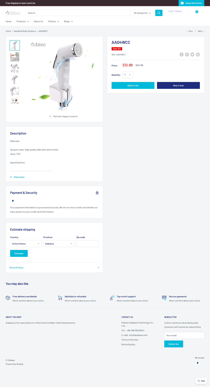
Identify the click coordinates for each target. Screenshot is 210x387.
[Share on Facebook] (182, 54)
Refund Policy (16, 267)
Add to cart (133, 85)
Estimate (18, 253)
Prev (191, 31)
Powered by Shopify (14, 364)
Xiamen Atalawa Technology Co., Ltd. (137, 324)
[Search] (158, 13)
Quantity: (116, 74)
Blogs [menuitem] (67, 21)
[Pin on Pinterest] (187, 54)
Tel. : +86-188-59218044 (132, 330)
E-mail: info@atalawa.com (134, 335)
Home (8, 31)
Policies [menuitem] (52, 21)
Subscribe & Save (193, 3)
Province (47, 237)
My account (174, 14)
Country (14, 237)
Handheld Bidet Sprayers (25, 31)
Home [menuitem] (9, 21)
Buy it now (178, 85)
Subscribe (174, 344)
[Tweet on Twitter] (192, 54)
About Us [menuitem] (38, 21)
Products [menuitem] (21, 21)
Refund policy (128, 344)
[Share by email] (198, 54)
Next (200, 31)
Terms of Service (129, 339)
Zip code (80, 237)
